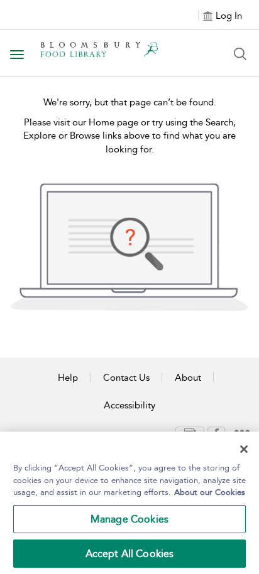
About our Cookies (209, 492)
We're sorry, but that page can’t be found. (129, 102)
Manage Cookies (129, 519)
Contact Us (126, 377)
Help (68, 377)
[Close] (244, 449)
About (188, 377)
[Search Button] (240, 54)
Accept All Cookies (129, 554)
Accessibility (129, 405)
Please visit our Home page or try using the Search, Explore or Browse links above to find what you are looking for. (129, 136)
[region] (129, 503)
